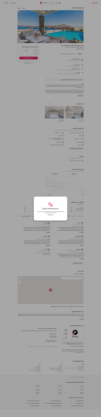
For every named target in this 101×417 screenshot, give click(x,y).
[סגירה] (65, 198)
